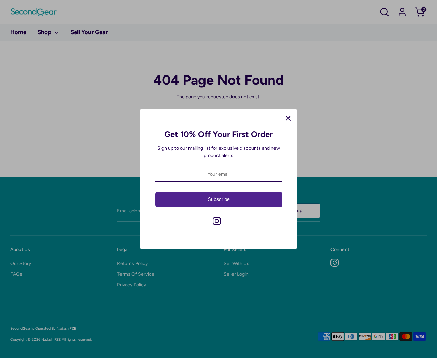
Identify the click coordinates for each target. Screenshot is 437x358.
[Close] (288, 117)
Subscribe (219, 199)
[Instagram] (217, 221)
